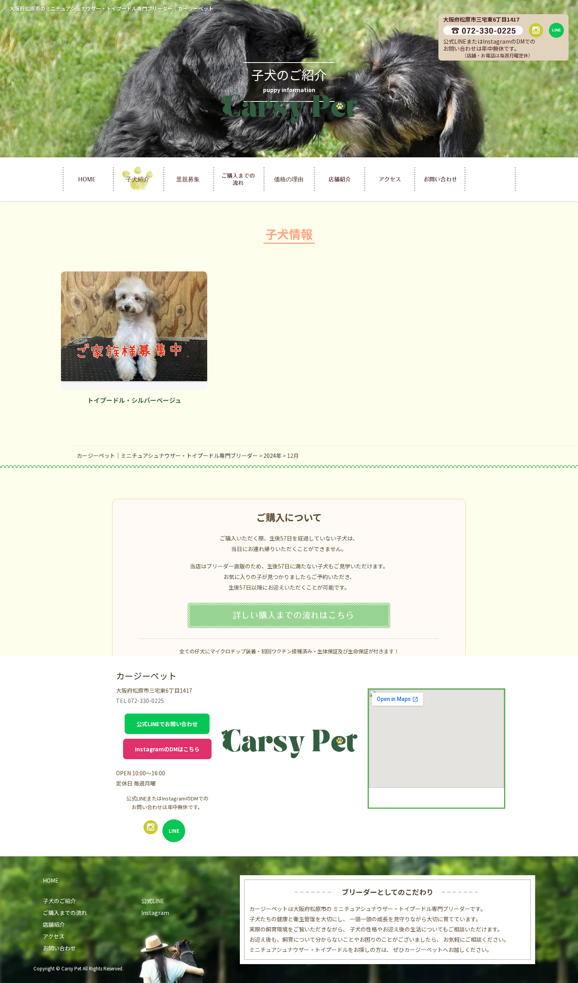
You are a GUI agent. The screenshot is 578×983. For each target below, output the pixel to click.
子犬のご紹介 (59, 901)
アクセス (53, 936)
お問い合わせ (59, 948)
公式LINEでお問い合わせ (167, 724)
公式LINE (152, 901)
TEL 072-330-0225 (140, 701)
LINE (174, 830)
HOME (51, 880)
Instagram (155, 913)
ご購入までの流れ (65, 913)
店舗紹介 (54, 924)
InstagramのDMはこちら (167, 749)
